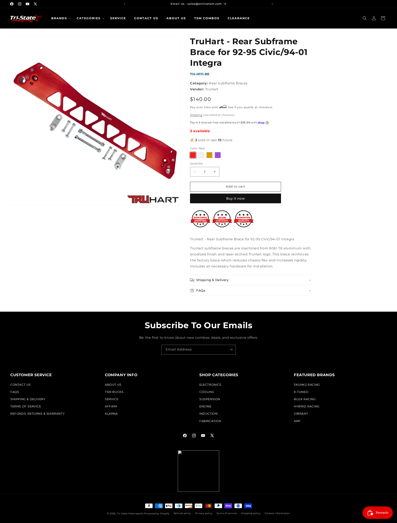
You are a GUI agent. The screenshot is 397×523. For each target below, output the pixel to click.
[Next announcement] (272, 4)
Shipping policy (251, 513)
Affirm (111, 406)
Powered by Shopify (157, 513)
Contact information (277, 513)
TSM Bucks (114, 392)
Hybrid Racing (307, 406)
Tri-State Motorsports (130, 513)
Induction (208, 413)
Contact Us (20, 385)
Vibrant (301, 413)
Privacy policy (204, 513)
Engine (205, 406)
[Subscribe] (231, 349)
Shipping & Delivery (27, 399)
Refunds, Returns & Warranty (37, 413)
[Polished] (201, 155)
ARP (297, 421)
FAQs (14, 392)
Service (111, 399)
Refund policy (182, 513)
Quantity (196, 163)
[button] (60, 18)
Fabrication (210, 421)
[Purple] (218, 155)
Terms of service (226, 513)
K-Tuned (301, 392)
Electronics (210, 385)
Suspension (209, 399)
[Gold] (209, 155)
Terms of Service (25, 406)
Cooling (206, 392)
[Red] (193, 155)
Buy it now (235, 198)
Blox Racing (305, 399)
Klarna (111, 413)
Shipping (196, 114)
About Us (113, 385)
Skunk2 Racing (307, 385)
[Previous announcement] (124, 4)
